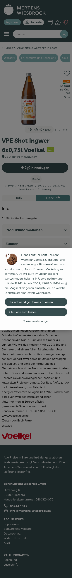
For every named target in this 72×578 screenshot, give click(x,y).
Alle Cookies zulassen (22, 312)
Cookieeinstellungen (36, 321)
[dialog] (36, 289)
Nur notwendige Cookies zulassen (30, 302)
